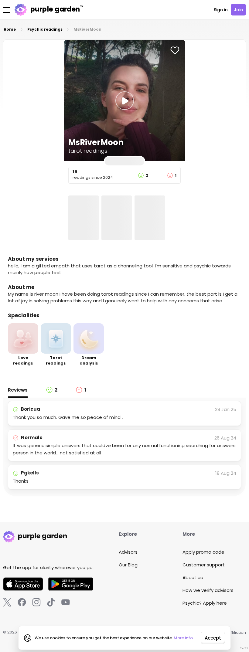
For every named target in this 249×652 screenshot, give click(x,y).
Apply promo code (203, 552)
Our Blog (128, 565)
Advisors (128, 552)
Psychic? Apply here (204, 603)
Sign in (221, 10)
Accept (213, 638)
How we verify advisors (208, 590)
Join (238, 10)
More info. (184, 638)
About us (192, 577)
